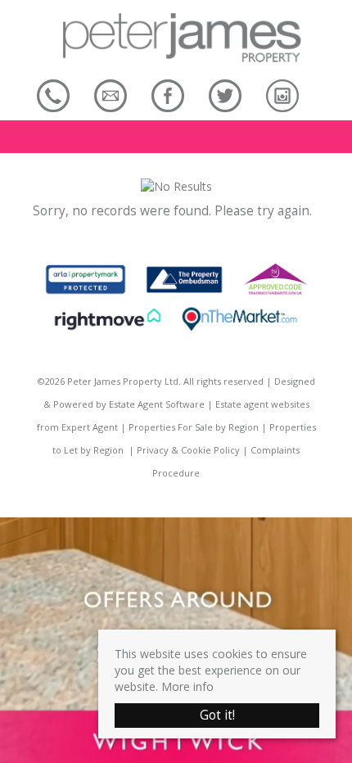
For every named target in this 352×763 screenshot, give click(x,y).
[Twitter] (225, 95)
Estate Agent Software (157, 404)
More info (187, 686)
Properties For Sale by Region (194, 427)
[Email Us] (110, 95)
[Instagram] (282, 95)
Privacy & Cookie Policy (188, 450)
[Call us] (53, 95)
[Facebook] (167, 95)
